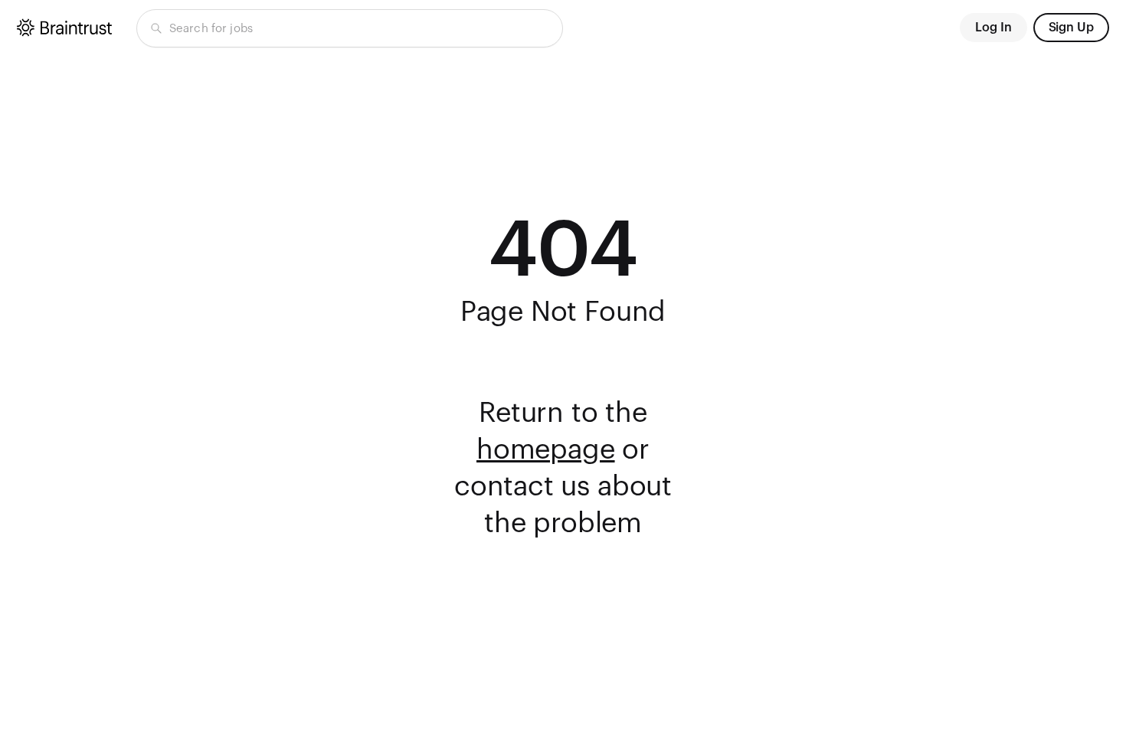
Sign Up (1071, 27)
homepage (545, 450)
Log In (993, 27)
